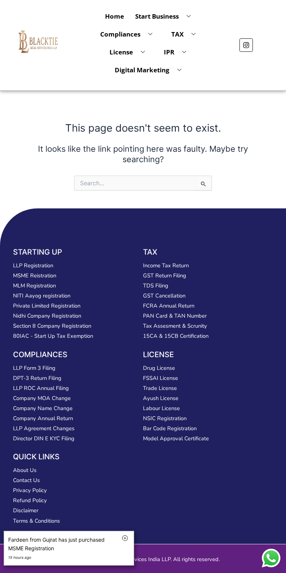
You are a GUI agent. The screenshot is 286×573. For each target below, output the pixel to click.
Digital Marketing (142, 70)
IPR (169, 52)
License (121, 52)
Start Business (157, 16)
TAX (177, 34)
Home (114, 16)
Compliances (120, 34)
